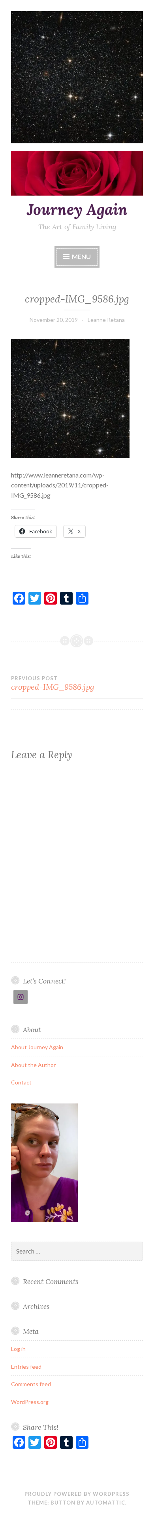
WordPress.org (30, 1401)
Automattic (105, 1502)
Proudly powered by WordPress (77, 1494)
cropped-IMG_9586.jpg (52, 683)
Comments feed (31, 1384)
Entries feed (26, 1366)
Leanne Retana (106, 319)
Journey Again (77, 209)
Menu (81, 256)
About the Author (33, 1064)
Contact (21, 1082)
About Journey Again (37, 1047)
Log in (18, 1348)
